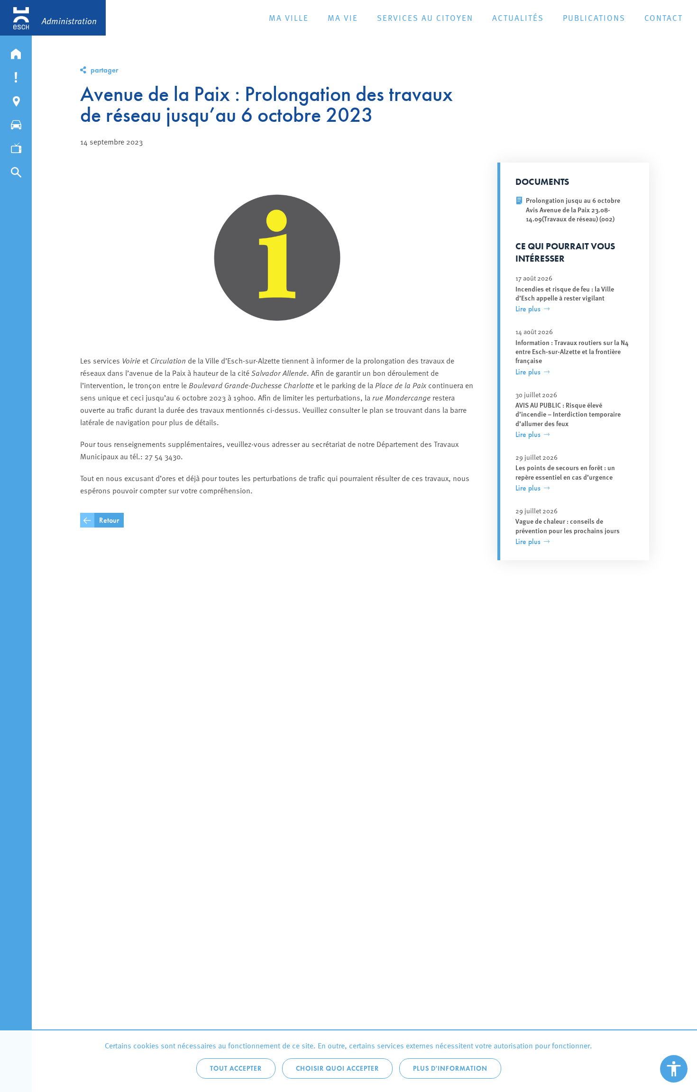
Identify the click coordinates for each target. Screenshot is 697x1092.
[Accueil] (16, 52)
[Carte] (16, 99)
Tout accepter (236, 1069)
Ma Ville (289, 17)
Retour (109, 520)
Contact (663, 17)
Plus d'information (450, 1069)
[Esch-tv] (16, 146)
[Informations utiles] (16, 75)
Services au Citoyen (425, 17)
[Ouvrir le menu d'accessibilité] (674, 1069)
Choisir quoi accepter (337, 1069)
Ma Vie (343, 17)
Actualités (518, 17)
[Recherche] (16, 170)
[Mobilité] (16, 123)
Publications (594, 17)
